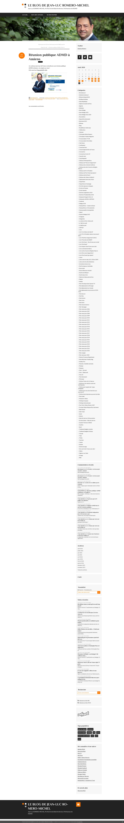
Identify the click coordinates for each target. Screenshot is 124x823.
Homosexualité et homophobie (86, 210)
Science (81, 416)
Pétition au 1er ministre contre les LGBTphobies (86, 384)
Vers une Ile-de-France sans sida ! (87, 449)
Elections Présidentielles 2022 (86, 194)
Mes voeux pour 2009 (84, 315)
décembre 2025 (81, 565)
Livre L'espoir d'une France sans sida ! (88, 246)
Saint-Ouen (82, 411)
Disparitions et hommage (85, 183)
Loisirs (80, 257)
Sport (80, 427)
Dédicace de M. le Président (85, 170)
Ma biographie (52, 15)
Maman (81, 279)
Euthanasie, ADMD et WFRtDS (55, 97)
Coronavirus (82, 151)
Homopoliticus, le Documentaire (86, 208)
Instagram (81, 216)
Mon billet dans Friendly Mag (86, 359)
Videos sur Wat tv (82, 772)
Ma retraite (82, 268)
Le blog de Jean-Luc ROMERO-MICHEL (58, 5)
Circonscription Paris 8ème (85, 141)
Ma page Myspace (82, 766)
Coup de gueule (82, 158)
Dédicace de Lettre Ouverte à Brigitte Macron (87, 167)
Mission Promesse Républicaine (86, 357)
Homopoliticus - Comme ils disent (87, 205)
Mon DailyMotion (82, 763)
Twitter (81, 442)
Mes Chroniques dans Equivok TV (87, 283)
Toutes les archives (82, 570)
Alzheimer (81, 108)
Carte (80, 577)
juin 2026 (80, 552)
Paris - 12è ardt (83, 370)
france (98, 732)
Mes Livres (81, 300)
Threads (81, 433)
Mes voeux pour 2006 (84, 309)
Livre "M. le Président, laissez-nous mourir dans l (88, 234)
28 (95, 80)
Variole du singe (83, 446)
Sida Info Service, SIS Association (87, 418)
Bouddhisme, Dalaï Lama (85, 127)
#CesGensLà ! (82, 92)
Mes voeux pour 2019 (84, 337)
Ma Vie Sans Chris (83, 275)
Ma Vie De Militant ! (84, 272)
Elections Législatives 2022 (85, 192)
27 (92, 80)
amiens (61, 98)
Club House (82, 143)
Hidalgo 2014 (82, 203)
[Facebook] (80, 57)
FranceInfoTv (40, 70)
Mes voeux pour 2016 (84, 331)
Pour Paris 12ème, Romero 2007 (87, 405)
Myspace (81, 368)
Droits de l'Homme (83, 188)
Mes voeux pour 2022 (84, 342)
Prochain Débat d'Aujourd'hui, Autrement (89, 407)
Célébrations (82, 130)
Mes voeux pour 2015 (84, 328)
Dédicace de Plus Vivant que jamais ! (87, 173)
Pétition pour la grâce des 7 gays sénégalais (86, 387)
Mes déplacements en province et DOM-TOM (88, 291)
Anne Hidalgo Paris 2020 (85, 114)
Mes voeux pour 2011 (84, 320)
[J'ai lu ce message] (122, 821)
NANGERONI (81, 490)
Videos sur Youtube (82, 770)
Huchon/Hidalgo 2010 (84, 214)
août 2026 (80, 548)
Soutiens (81, 424)
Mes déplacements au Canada (86, 288)
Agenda (46, 97)
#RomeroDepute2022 (84, 97)
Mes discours (82, 293)
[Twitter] (85, 57)
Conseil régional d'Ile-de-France (87, 149)
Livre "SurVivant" (83, 244)
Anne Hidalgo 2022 (83, 112)
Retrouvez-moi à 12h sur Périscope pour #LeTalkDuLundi (51, 44)
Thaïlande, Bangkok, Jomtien (86, 429)
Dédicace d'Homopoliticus (85, 160)
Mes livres (80, 755)
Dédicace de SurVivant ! (84, 175)
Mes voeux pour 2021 (84, 339)
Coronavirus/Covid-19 (84, 154)
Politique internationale (85, 403)
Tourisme (81, 440)
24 (82, 80)
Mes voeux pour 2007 (84, 311)
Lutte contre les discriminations (86, 261)
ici (46, 70)
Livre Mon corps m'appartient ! (86, 253)
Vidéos (80, 451)
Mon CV (80, 753)
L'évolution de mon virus (84, 264)
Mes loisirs (81, 302)
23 (79, 80)
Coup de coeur (82, 156)
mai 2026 (80, 555)
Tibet (80, 435)
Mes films (81, 296)
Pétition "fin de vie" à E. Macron (86, 381)
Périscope (81, 379)
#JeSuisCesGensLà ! (84, 95)
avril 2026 (80, 557)
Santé (54, 98)
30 (79, 83)
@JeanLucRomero (82, 48)
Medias (81, 281)
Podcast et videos (83, 398)
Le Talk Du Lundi (83, 223)
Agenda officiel (81, 749)
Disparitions (82, 181)
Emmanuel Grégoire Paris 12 (86, 197)
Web (80, 457)
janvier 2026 (81, 563)
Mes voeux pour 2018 (84, 335)
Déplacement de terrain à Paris (86, 179)
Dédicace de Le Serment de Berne (87, 165)
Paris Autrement (83, 377)
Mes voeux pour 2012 (84, 322)
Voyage (81, 455)
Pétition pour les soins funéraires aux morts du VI (87, 391)
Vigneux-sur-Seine (83, 453)
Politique (89, 732)
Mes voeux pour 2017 (84, 333)
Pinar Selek (81, 396)
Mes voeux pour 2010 (84, 317)
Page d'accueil (44, 47)
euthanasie (90, 729)
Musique (81, 366)
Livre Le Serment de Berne (85, 248)
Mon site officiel (37, 15)
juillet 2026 (80, 550)
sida (94, 732)
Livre (80, 229)
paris (96, 735)
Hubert (81, 212)
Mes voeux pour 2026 (84, 350)
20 (92, 78)
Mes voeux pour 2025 (84, 348)
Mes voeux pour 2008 (84, 313)
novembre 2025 (81, 567)
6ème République (83, 101)
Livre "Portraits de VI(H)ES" (85, 240)
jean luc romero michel (83, 735)
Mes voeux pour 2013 (84, 324)
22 (98, 78)
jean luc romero (81, 732)
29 (98, 80)
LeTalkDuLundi (82, 225)
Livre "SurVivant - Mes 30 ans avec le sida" (89, 242)
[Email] (90, 57)
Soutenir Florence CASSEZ (85, 422)
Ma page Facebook (82, 768)
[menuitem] (25, 15)
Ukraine (81, 444)
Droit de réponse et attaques (86, 186)
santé (92, 735)
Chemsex (81, 132)
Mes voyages (82, 352)
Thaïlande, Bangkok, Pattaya (86, 431)
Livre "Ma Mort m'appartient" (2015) (87, 237)
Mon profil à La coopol (83, 778)
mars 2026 (80, 559)
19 (88, 78)
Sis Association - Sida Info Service (87, 420)
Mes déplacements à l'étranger (86, 285)
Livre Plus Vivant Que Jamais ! (86, 255)
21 (95, 78)
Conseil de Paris (83, 147)
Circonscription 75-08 (84, 138)
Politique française (47, 98)
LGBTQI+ (81, 227)
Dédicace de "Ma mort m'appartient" (87, 162)
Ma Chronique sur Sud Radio (86, 266)
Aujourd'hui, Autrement (84, 119)
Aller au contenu (5, 1)
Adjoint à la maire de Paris (85, 103)
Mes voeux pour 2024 (84, 346)
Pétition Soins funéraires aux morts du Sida (89, 394)
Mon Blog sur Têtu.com (83, 776)
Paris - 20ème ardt (83, 372)
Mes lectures (82, 298)
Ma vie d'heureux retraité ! (85, 270)
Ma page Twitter (82, 774)
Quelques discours (82, 761)
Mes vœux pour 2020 (84, 355)
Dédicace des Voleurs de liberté (86, 177)
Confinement (82, 145)
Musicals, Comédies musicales (86, 363)
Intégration (82, 218)
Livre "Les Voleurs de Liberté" (86, 232)
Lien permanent (34, 97)
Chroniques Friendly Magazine (86, 136)
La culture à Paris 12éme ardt (86, 221)
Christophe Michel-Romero (85, 134)
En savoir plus (79, 821)
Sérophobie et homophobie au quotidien (87, 759)
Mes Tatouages (83, 307)
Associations (82, 116)
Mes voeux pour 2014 (84, 326)
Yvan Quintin (81, 499)
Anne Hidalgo (82, 110)
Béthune (81, 123)
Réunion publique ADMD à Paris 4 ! (57, 47)
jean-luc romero (82, 729)
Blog (80, 125)
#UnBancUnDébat (83, 99)
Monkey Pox (82, 361)
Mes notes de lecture (84, 304)
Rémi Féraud (82, 409)
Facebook (81, 201)
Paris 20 (81, 374)
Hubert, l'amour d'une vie (83, 757)
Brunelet (80, 482)
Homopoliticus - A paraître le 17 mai (86, 780)
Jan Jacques (81, 469)
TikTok (80, 438)
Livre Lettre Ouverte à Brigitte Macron (88, 250)
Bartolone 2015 (83, 121)
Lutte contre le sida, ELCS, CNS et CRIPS (88, 259)
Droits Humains (83, 190)
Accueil (25, 15)
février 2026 (81, 561)
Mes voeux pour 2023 (84, 344)
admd (33, 99)
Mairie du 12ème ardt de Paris (86, 277)
